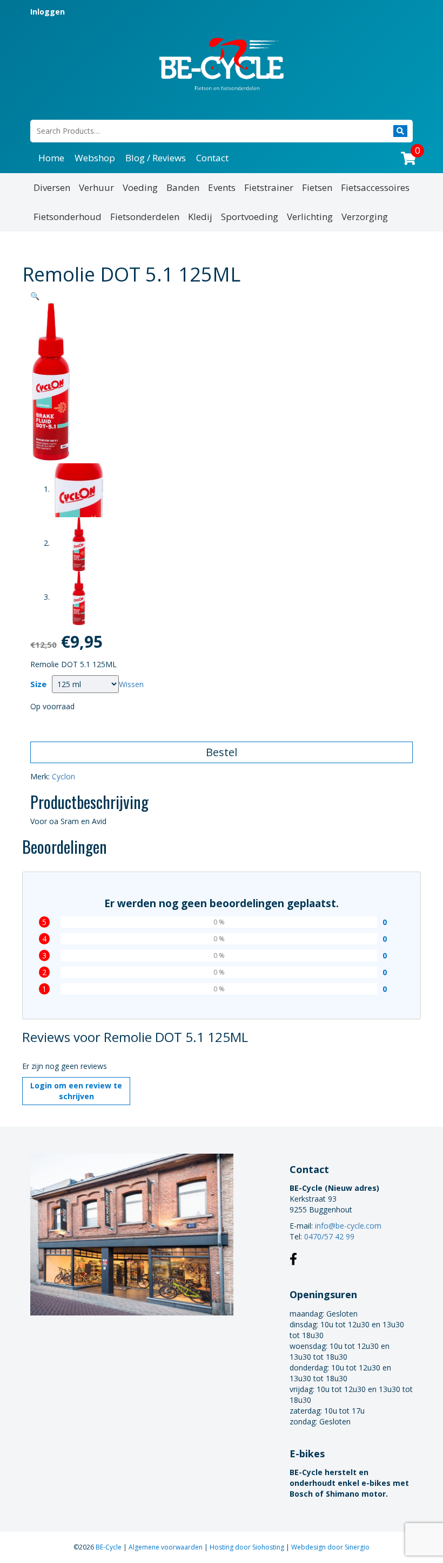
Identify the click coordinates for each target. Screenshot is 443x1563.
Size (38, 684)
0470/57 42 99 (329, 1236)
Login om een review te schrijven (76, 1090)
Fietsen (317, 187)
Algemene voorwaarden (166, 1547)
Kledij (200, 216)
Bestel (221, 752)
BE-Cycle (109, 1547)
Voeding (140, 187)
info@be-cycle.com (348, 1226)
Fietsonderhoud (67, 216)
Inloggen (47, 11)
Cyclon (63, 776)
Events (222, 187)
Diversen (51, 187)
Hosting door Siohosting (248, 1547)
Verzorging (364, 216)
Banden (182, 187)
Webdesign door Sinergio (330, 1547)
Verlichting (310, 216)
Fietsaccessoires (375, 187)
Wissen (131, 684)
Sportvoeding (249, 216)
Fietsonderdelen (144, 216)
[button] (34, 296)
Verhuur (96, 187)
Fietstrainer (268, 187)
